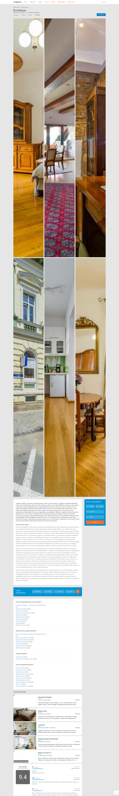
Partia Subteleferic (20, 680)
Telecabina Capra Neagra (22, 674)
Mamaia (53, 2)
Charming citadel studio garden (48, 739)
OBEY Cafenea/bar (21, 648)
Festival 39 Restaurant (21, 645)
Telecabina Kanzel (20, 676)
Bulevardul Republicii (21, 609)
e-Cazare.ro (17, 2)
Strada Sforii (19, 621)
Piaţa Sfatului (19, 615)
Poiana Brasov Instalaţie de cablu (24, 659)
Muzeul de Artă (19, 611)
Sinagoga (18, 623)
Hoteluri (25, 2)
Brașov (30, 14)
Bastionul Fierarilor (20, 625)
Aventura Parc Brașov (21, 670)
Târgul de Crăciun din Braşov (23, 613)
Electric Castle (71, 2)
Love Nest (41, 725)
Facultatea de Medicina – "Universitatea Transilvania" (29, 605)
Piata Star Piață (20, 643)
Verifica (95, 522)
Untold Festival (61, 2)
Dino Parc (18, 684)
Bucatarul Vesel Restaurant (23, 637)
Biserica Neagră (20, 619)
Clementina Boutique (45, 697)
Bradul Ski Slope (20, 672)
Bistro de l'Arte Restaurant (22, 639)
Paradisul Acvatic (20, 668)
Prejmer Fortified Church (22, 686)
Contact (104, 2)
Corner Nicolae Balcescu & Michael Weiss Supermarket (30, 634)
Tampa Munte (19, 657)
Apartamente (33, 2)
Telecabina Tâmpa (20, 617)
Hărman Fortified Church (22, 682)
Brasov (23, 14)
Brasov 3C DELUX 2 (44, 753)
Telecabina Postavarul (21, 678)
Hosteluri (40, 2)
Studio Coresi (42, 711)
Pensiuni (47, 2)
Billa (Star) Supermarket (22, 641)
